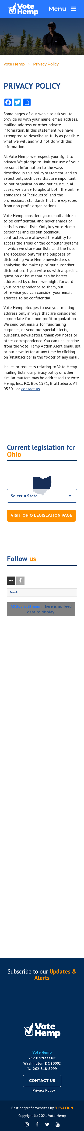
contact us (30, 388)
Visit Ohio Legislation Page (41, 515)
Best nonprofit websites (30, 1107)
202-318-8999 (45, 1068)
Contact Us (42, 1080)
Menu (57, 8)
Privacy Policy (43, 1090)
